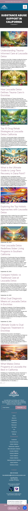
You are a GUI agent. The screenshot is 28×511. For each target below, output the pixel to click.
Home (14, 415)
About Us (14, 418)
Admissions (14, 420)
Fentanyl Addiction (14, 453)
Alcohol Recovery (14, 442)
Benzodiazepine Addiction (14, 448)
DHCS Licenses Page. (15, 494)
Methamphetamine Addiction (14, 460)
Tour (14, 429)
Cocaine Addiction (14, 451)
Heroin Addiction (14, 455)
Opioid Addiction (14, 462)
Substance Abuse (14, 464)
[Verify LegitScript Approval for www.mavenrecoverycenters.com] (11, 489)
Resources (14, 425)
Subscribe (20, 407)
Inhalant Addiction (14, 458)
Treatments (14, 422)
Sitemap (14, 434)
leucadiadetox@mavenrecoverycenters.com (14, 475)
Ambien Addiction (14, 444)
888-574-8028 (14, 473)
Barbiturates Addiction (14, 446)
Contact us (14, 431)
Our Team (14, 427)
